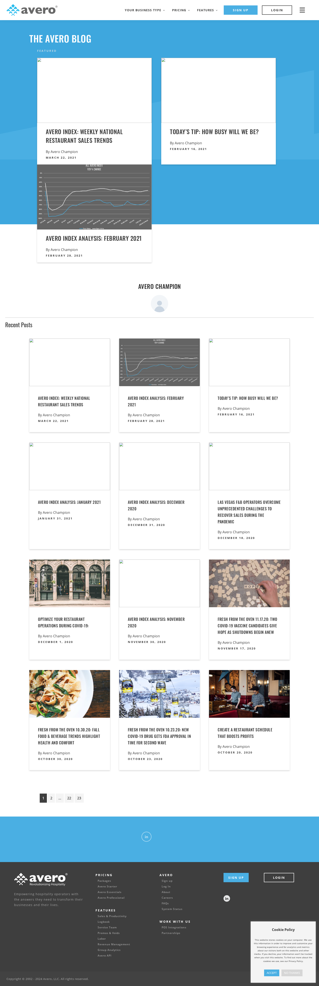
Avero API (105, 955)
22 (69, 798)
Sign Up (236, 877)
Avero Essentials (110, 892)
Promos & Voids (109, 933)
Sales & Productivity (112, 916)
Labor (102, 938)
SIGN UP (240, 10)
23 (79, 798)
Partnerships (171, 933)
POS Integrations (174, 927)
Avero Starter (107, 886)
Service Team (107, 927)
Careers (167, 898)
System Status (172, 909)
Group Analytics (109, 950)
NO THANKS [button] (292, 973)
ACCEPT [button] (272, 973)
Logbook (104, 922)
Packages (104, 881)
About (166, 892)
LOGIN (277, 10)
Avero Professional (111, 898)
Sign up (167, 881)
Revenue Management (114, 944)
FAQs (165, 903)
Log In (166, 886)
